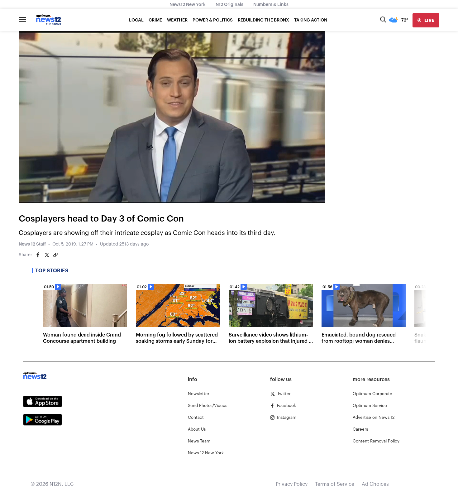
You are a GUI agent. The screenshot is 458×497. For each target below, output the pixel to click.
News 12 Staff (32, 244)
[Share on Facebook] (38, 254)
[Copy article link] (55, 254)
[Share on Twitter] (46, 254)
